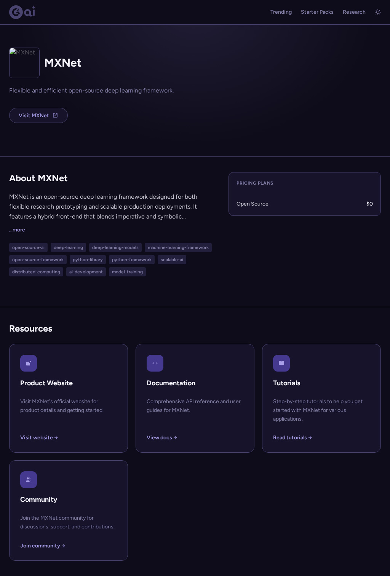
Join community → (42, 545)
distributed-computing (36, 271)
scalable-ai (172, 259)
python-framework (132, 259)
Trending (281, 12)
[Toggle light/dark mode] (378, 12)
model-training (127, 271)
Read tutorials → (292, 437)
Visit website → (39, 437)
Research (354, 12)
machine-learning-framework (178, 247)
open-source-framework (38, 259)
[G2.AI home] (22, 12)
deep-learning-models (115, 247)
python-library (88, 259)
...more (17, 230)
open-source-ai (28, 247)
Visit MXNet (34, 115)
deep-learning (68, 247)
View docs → (162, 437)
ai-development (86, 271)
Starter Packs (317, 12)
